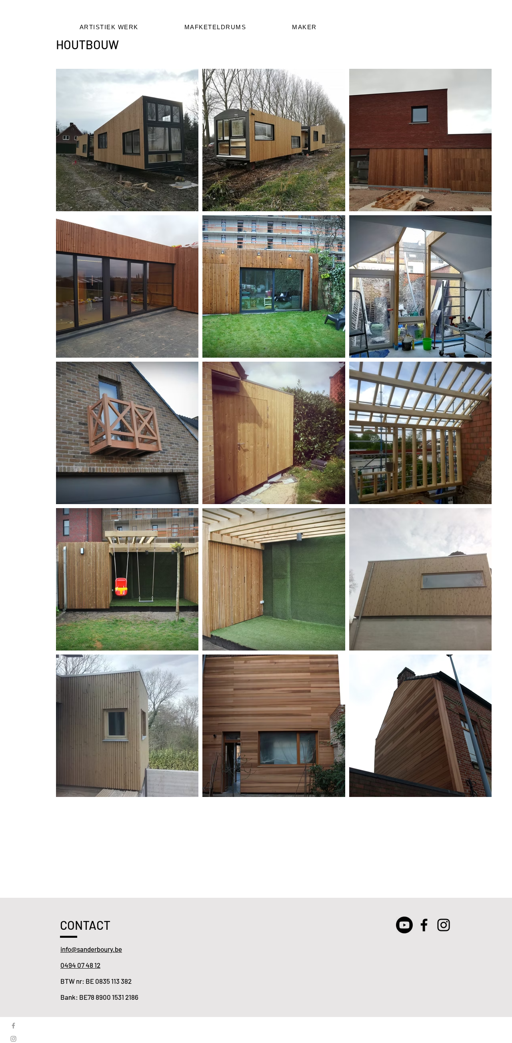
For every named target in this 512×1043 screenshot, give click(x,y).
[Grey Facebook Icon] (13, 1025)
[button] (108, 27)
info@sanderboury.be (91, 949)
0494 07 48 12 (80, 965)
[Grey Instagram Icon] (13, 1039)
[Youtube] (404, 925)
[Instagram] (443, 925)
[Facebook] (424, 925)
